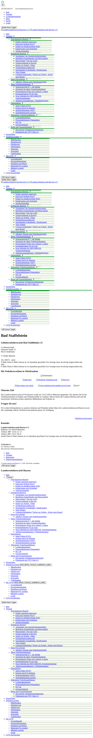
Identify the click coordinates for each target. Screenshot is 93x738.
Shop (8, 19)
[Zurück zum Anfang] (3, 5)
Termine (9, 14)
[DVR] (65, 380)
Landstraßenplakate (13, 17)
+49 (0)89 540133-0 (7, 8)
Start (7, 12)
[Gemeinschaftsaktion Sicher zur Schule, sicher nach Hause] (24, 386)
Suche (8, 21)
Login (8, 23)
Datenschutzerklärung (14, 459)
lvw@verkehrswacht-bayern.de (24, 8)
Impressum (10, 457)
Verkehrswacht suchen (83, 418)
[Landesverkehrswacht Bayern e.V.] (29, 30)
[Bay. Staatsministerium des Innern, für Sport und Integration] (27, 380)
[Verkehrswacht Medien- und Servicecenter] (54, 386)
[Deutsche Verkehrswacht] (46, 380)
